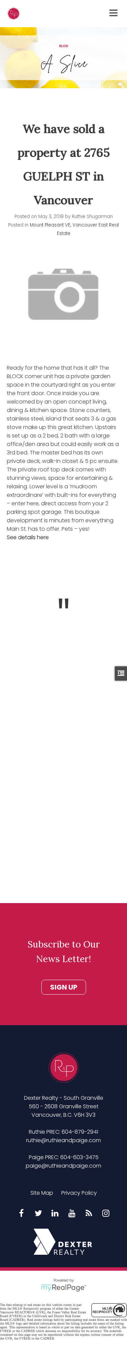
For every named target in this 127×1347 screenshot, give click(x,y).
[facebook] (21, 1213)
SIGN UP (63, 987)
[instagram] (106, 1213)
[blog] (89, 1213)
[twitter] (38, 1213)
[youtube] (72, 1213)
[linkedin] (55, 1213)
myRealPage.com (63, 1288)
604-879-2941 (80, 1132)
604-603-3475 (79, 1157)
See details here (28, 537)
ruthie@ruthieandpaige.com (63, 1140)
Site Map (41, 1193)
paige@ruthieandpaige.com (63, 1166)
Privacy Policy (79, 1193)
